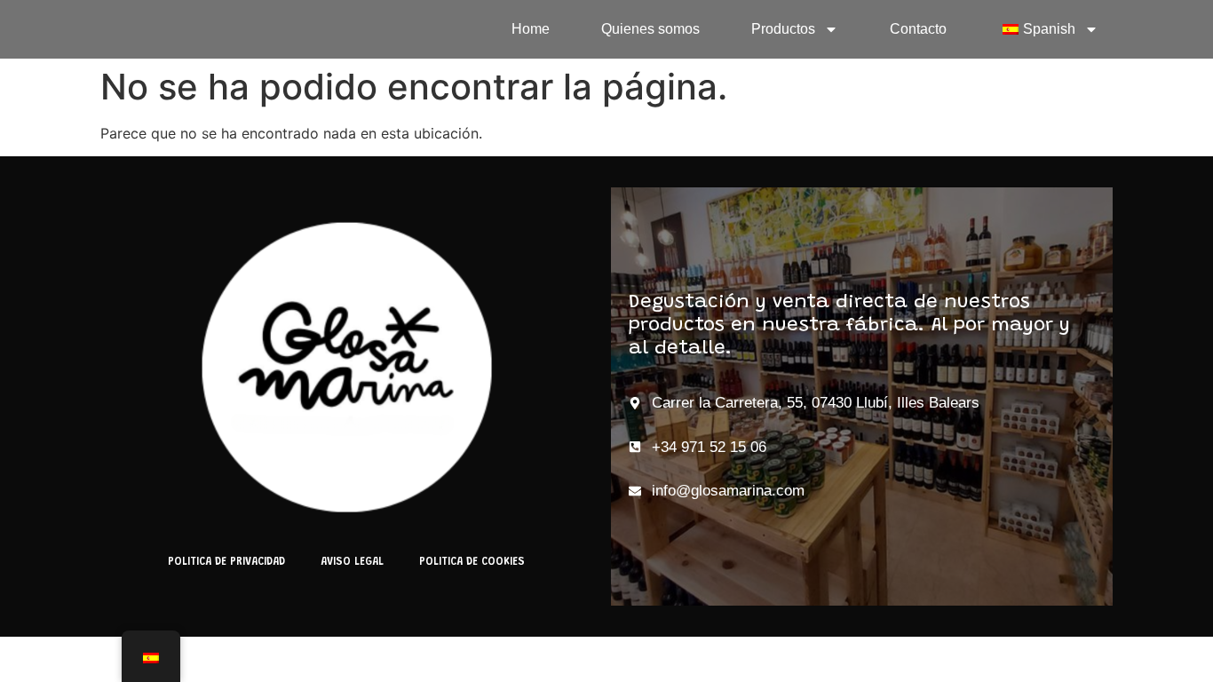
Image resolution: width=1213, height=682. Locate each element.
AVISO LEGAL (352, 562)
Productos (783, 28)
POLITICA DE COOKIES (472, 562)
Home (530, 28)
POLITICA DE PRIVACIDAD (226, 562)
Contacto (918, 28)
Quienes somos (650, 28)
